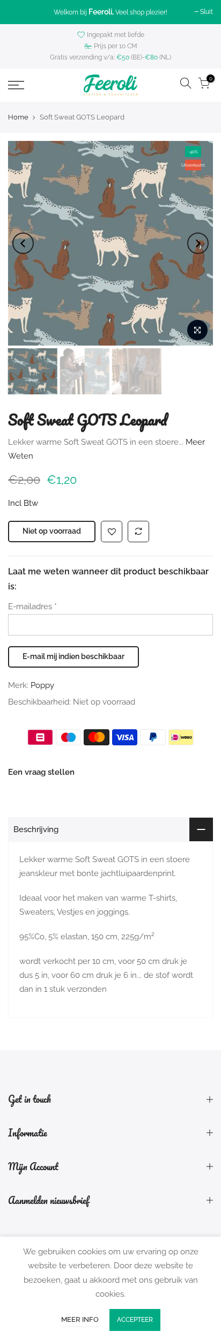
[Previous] (23, 243)
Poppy (42, 685)
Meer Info (80, 1319)
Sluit (206, 12)
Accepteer (135, 1319)
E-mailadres (32, 607)
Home (18, 117)
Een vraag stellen (41, 772)
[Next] (198, 243)
